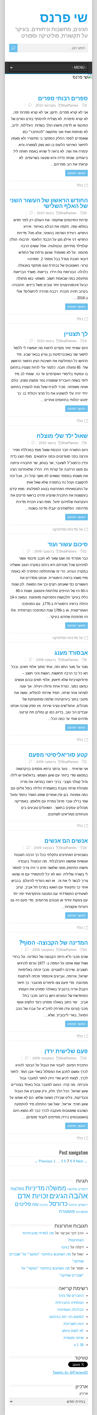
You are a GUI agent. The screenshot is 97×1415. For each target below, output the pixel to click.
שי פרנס (64, 16)
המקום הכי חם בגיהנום (66, 1317)
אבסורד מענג (71, 652)
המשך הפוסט (76, 173)
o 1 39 (79, 1345)
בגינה (65, 1247)
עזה (35, 1204)
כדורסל (58, 1203)
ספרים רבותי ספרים (63, 98)
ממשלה (56, 1188)
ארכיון (83, 1393)
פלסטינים (82, 1212)
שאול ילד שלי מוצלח (62, 435)
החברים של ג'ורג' (71, 1296)
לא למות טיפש (73, 1331)
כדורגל (73, 1204)
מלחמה (72, 1189)
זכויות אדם (33, 1196)
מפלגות (17, 1188)
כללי (80, 185)
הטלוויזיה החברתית (70, 1303)
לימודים (83, 1189)
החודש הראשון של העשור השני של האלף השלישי (49, 203)
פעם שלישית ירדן (66, 1050)
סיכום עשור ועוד (68, 544)
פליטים (23, 1204)
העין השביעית (74, 1324)
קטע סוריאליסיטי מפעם (58, 754)
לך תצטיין (76, 333)
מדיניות (35, 1188)
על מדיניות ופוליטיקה (68, 529)
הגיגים (58, 1196)
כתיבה (44, 1204)
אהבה (78, 1195)
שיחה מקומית (74, 1338)
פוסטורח (67, 1211)
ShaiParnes (69, 105)
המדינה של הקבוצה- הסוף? (53, 942)
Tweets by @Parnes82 (70, 1372)
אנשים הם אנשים (66, 840)
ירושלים (83, 1204)
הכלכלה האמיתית (70, 1310)
